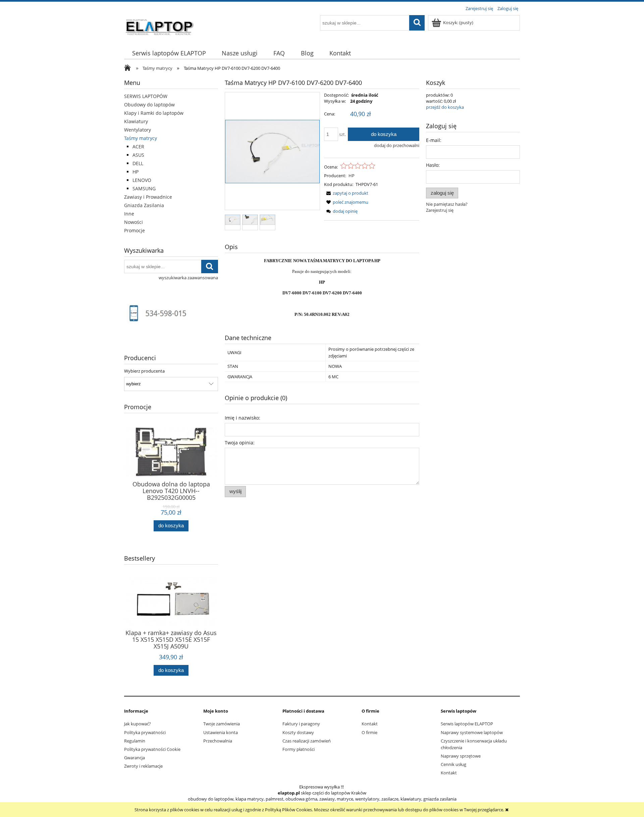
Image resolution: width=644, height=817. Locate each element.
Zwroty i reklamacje (143, 766)
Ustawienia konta (220, 732)
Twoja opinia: (240, 442)
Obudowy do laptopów (149, 104)
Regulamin (134, 741)
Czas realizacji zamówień (306, 741)
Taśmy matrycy (140, 138)
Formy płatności (298, 749)
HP (135, 172)
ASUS (138, 155)
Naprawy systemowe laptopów (472, 732)
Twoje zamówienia (221, 724)
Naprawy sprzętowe (461, 756)
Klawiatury (136, 121)
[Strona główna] (160, 26)
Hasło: (433, 165)
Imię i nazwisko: (242, 418)
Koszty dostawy (298, 732)
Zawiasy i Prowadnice (148, 197)
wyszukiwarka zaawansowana (188, 278)
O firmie (369, 732)
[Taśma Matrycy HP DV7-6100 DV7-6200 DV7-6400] (232, 219)
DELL (137, 163)
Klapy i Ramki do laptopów (153, 113)
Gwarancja (134, 758)
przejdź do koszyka (445, 107)
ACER (138, 146)
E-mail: (433, 140)
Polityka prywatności (145, 732)
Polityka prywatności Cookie (152, 749)
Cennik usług (453, 764)
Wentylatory (137, 130)
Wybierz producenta (144, 371)
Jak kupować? (137, 724)
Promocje (134, 230)
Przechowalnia (217, 741)
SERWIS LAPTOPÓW (145, 96)
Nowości (133, 222)
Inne (129, 213)
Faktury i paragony (301, 724)
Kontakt (370, 724)
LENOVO (141, 180)
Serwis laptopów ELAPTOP (467, 724)
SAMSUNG (144, 188)
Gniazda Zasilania (144, 205)
